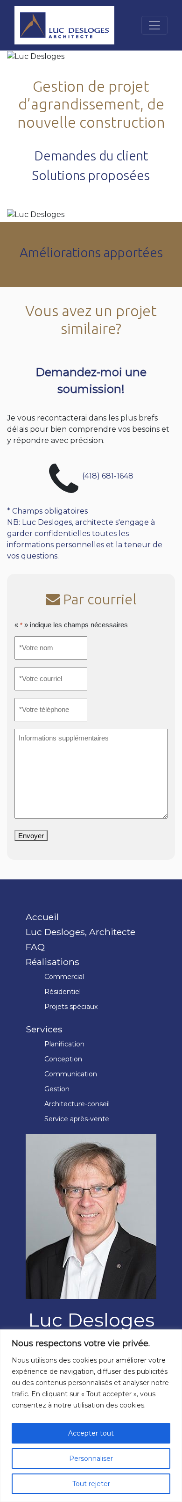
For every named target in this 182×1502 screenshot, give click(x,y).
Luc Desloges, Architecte (80, 931)
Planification (64, 1044)
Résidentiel (62, 991)
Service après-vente (76, 1119)
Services (44, 1029)
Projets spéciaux (71, 1006)
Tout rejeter (91, 1484)
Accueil (42, 916)
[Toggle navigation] (154, 25)
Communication (70, 1074)
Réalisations (52, 961)
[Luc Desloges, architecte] (64, 25)
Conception (63, 1059)
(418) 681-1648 (107, 475)
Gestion (57, 1089)
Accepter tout (91, 1433)
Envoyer (31, 836)
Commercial (64, 976)
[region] (91, 1415)
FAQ (35, 946)
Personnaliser (91, 1458)
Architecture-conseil (77, 1104)
